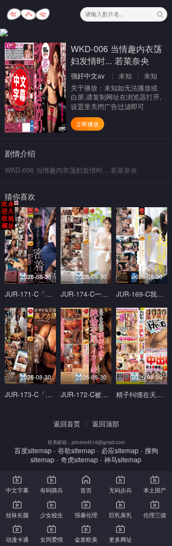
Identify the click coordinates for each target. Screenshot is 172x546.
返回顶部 (105, 423)
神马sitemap (122, 459)
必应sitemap (120, 450)
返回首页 (67, 423)
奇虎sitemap (79, 459)
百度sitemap (33, 450)
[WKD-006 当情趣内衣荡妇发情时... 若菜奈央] (35, 88)
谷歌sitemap (76, 450)
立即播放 (87, 124)
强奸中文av (88, 75)
